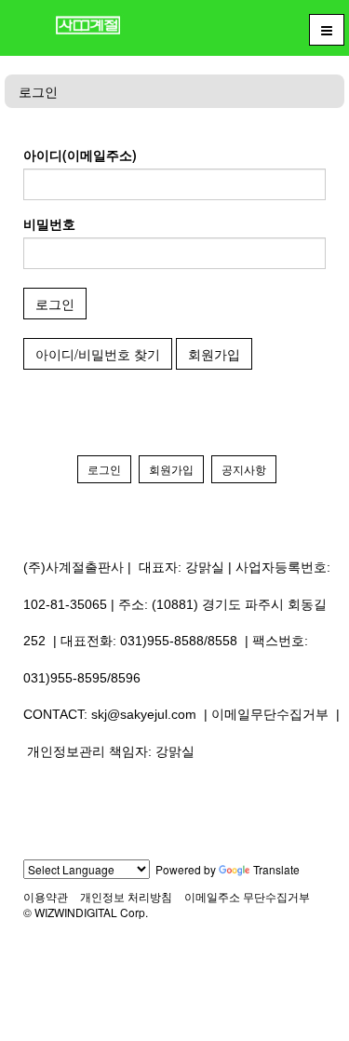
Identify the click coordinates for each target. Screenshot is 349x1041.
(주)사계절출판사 (73, 567)
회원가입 (214, 354)
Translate (276, 869)
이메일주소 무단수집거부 (247, 896)
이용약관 (45, 896)
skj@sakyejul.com (143, 714)
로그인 (38, 91)
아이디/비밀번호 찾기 (97, 354)
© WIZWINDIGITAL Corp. (85, 912)
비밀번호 (49, 223)
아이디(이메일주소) (80, 154)
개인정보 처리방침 (126, 896)
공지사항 (243, 469)
